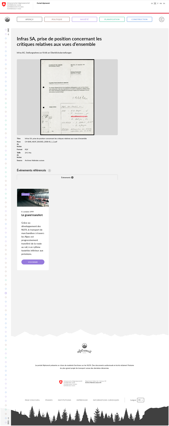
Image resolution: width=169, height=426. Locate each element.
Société (84, 19)
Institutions (64, 400)
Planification (112, 19)
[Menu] (161, 19)
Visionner (33, 262)
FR (155, 3)
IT (157, 3)
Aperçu (29, 19)
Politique (57, 19)
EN (164, 3)
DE (152, 3)
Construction (140, 19)
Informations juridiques (106, 400)
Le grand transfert (32, 215)
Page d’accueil (32, 400)
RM (161, 3)
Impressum (82, 400)
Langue (133, 400)
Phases (48, 400)
